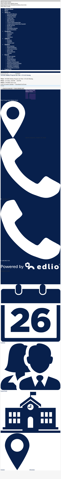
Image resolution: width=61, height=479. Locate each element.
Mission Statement (11, 15)
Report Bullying (11, 51)
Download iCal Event (20, 84)
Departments (10, 32)
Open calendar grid (19, 88)
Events (2, 85)
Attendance (10, 37)
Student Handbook (11, 47)
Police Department (11, 29)
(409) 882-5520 (6, 199)
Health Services (11, 25)
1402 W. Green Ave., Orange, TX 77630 (35, 137)
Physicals (9, 40)
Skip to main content (6, 2)
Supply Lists (10, 57)
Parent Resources (11, 59)
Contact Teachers (11, 60)
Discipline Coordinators (13, 66)
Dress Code (10, 50)
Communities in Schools (13, 67)
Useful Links (10, 18)
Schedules (9, 41)
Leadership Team (11, 16)
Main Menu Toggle (5, 6)
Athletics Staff (10, 43)
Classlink (9, 53)
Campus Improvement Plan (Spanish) (16, 24)
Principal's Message (12, 14)
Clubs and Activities (12, 49)
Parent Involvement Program (14, 63)
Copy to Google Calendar (7, 84)
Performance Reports (12, 28)
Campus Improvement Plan (14, 22)
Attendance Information (13, 64)
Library (9, 35)
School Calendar (11, 56)
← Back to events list (7, 88)
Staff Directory (10, 19)
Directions (9, 26)
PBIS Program (10, 21)
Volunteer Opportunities (13, 62)
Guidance (9, 34)
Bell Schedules (10, 46)
